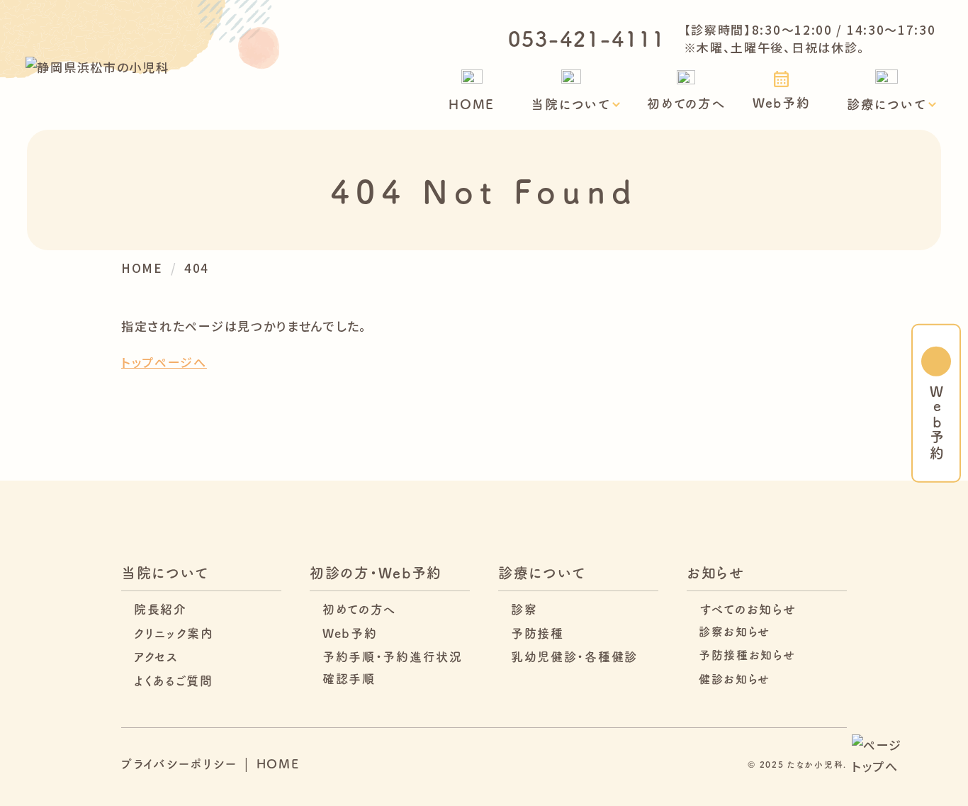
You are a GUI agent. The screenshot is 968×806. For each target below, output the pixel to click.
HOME (472, 103)
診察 (524, 608)
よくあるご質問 (173, 680)
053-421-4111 (586, 37)
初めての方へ (686, 103)
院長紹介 (160, 608)
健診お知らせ (734, 678)
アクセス (156, 656)
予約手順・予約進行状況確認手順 (392, 667)
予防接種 (537, 633)
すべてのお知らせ (748, 608)
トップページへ (164, 362)
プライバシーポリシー (179, 763)
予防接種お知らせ (747, 654)
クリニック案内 (174, 633)
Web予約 (782, 102)
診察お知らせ (734, 631)
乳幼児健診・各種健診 (574, 656)
